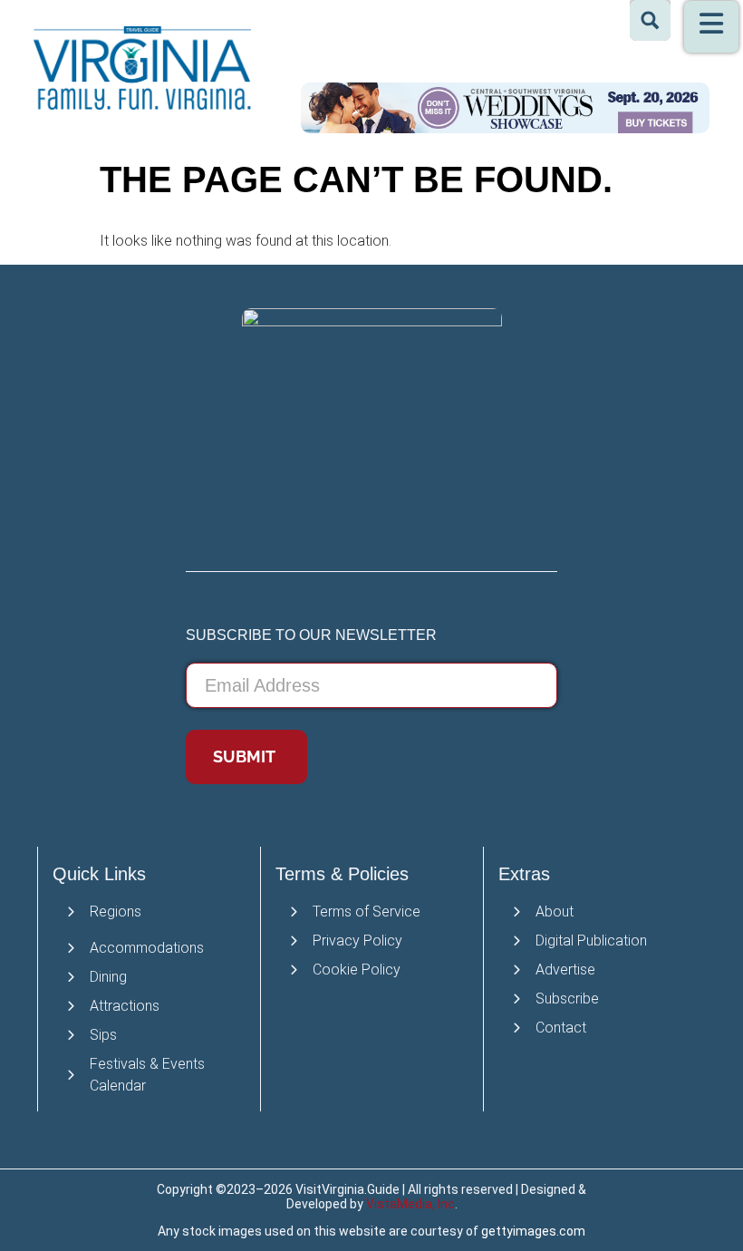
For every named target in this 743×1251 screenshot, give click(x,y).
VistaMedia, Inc (410, 1204)
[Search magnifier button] (650, 20)
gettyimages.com (533, 1231)
